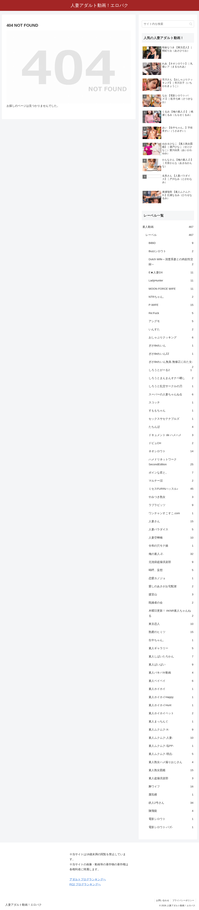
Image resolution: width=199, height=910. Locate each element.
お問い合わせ (162, 900)
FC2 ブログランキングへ (85, 884)
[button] (191, 24)
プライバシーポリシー (183, 900)
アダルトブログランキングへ (87, 879)
